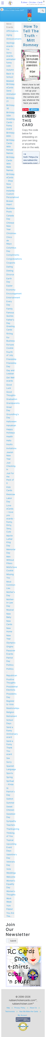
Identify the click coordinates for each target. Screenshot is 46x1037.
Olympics (10, 642)
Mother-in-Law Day (10, 602)
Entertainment (13, 297)
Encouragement (14, 293)
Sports (9, 773)
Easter (9, 285)
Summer (10, 802)
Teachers (10, 825)
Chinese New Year (10, 226)
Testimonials (10, 1011)
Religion (10, 712)
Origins (9, 646)
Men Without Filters (10, 559)
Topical (9, 840)
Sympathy (11, 821)
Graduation (11, 399)
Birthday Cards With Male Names (10, 163)
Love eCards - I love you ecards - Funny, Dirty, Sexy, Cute (10, 518)
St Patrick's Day (10, 791)
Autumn (10, 69)
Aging (9, 35)
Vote (8, 869)
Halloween (11, 421)
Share (35, 109)
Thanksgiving (12, 829)
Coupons (10, 262)
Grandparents (13, 403)
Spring (9, 777)
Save (26, 109)
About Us (33, 1007)
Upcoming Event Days (11, 847)
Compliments (12, 255)
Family (9, 308)
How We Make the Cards (28, 1011)
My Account (22, 1015)
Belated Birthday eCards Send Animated (11, 87)
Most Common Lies (10, 584)
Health (9, 436)
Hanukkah (11, 425)
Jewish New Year (9, 455)
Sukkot (9, 798)
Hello (8, 440)
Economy (10, 289)
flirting (9, 333)
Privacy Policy (19, 1007)
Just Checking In (10, 466)
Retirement (11, 716)
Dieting (9, 270)
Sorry (9, 762)
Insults (9, 444)
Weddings (11, 873)
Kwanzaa (10, 494)
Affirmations (12, 31)
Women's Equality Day (10, 884)
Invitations (11, 448)
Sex (8, 758)
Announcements (14, 39)
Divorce (10, 274)
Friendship (11, 359)
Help (8, 1007)
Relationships (12, 708)
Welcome (10, 877)
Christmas (11, 233)
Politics (9, 665)
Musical (10, 609)
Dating (9, 266)
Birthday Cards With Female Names (10, 146)
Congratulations (14, 259)
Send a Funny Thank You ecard (9, 747)
